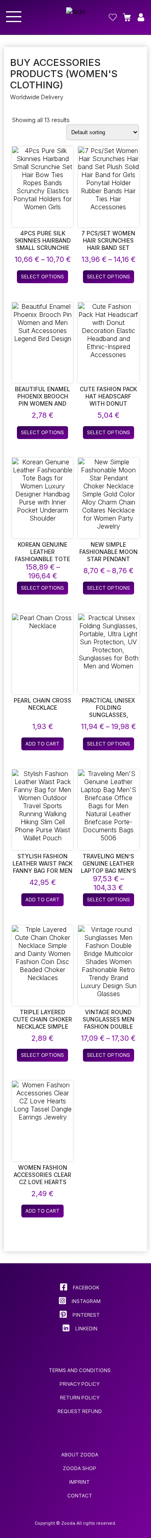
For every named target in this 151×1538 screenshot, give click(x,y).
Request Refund (80, 1411)
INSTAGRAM (85, 1301)
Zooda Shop (79, 1468)
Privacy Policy (79, 1384)
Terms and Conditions (80, 1370)
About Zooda (79, 1455)
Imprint (79, 1482)
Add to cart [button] (42, 744)
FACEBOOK (85, 1288)
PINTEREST (85, 1315)
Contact (79, 1496)
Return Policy (79, 1398)
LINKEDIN (85, 1329)
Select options (42, 277)
